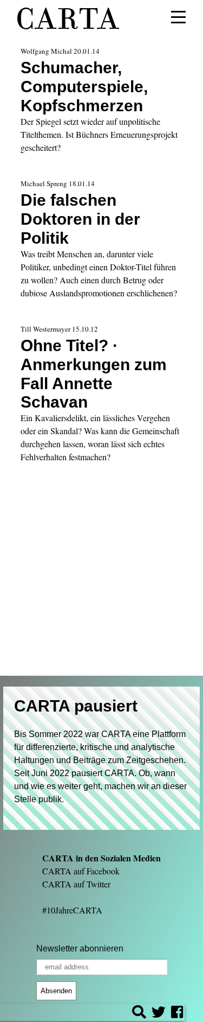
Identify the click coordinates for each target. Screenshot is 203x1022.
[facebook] (177, 1013)
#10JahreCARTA (72, 910)
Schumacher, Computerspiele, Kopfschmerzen (84, 86)
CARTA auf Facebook (81, 871)
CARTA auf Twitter (76, 884)
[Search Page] (139, 1013)
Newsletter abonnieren (79, 948)
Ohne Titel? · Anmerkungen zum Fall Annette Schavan (94, 373)
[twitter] (158, 1013)
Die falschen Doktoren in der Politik (80, 219)
